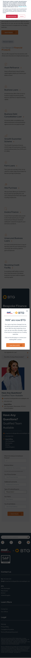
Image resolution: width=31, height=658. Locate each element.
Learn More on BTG (15, 345)
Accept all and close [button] (11, 16)
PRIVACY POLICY (22, 6)
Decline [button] (22, 16)
